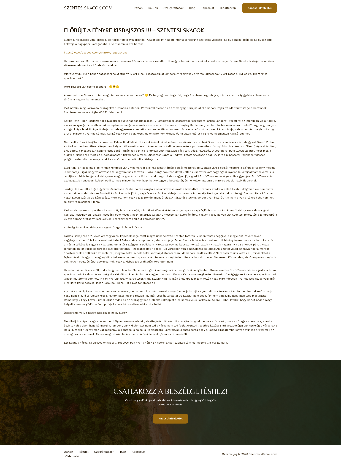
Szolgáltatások (173, 8)
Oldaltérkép (228, 8)
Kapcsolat (207, 8)
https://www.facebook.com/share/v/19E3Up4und (96, 52)
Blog (192, 8)
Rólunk (153, 8)
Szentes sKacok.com (88, 7)
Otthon (138, 8)
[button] (259, 8)
